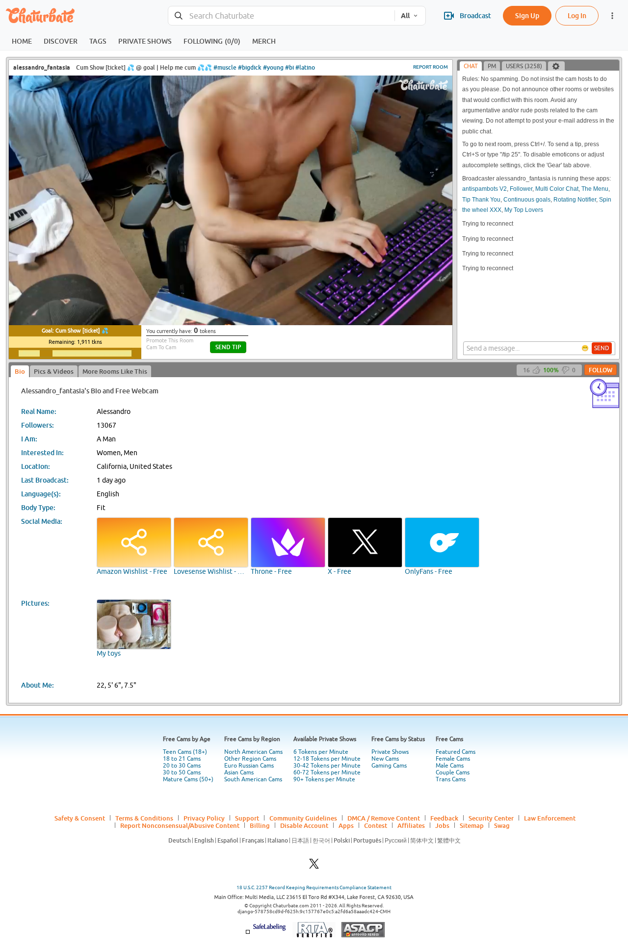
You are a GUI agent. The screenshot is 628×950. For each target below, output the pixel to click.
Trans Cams (451, 779)
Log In (577, 15)
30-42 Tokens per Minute (327, 765)
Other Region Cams (250, 758)
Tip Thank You (481, 199)
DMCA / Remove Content (383, 818)
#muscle (224, 67)
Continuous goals (526, 199)
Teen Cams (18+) (185, 751)
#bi (289, 67)
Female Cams (453, 758)
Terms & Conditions (144, 818)
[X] (314, 866)
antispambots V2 (484, 188)
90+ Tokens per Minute (324, 779)
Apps (346, 825)
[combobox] (281, 16)
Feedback (444, 818)
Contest (375, 825)
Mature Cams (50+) (188, 779)
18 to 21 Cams (182, 758)
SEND (601, 348)
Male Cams (450, 765)
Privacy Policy (204, 818)
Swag (502, 825)
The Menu (594, 188)
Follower (521, 188)
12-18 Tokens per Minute (327, 758)
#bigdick (250, 67)
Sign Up (527, 15)
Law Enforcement (550, 818)
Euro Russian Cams (249, 765)
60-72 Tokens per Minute (327, 772)
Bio (20, 371)
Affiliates (411, 825)
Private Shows (390, 751)
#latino (305, 67)
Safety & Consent (79, 818)
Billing (260, 825)
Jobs (442, 825)
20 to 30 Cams (182, 765)
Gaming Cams (389, 765)
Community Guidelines (303, 818)
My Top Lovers (523, 209)
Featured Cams (455, 751)
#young (273, 67)
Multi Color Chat (556, 188)
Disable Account (304, 825)
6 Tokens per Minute (320, 751)
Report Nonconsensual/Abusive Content (179, 825)
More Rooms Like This (114, 371)
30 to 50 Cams (182, 772)
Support (247, 818)
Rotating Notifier (574, 199)
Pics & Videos (54, 371)
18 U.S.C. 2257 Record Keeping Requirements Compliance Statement (314, 887)
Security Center (491, 818)
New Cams (385, 758)
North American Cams (253, 751)
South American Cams (253, 779)
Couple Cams (453, 772)
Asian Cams (239, 772)
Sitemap (472, 825)
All (405, 16)
